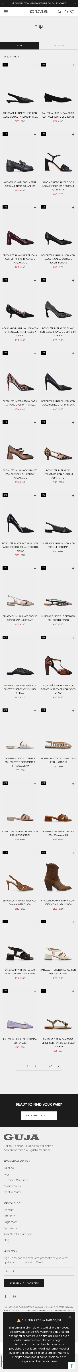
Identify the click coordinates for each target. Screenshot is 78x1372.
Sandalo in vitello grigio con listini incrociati (58, 760)
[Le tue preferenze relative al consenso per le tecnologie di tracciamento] (71, 1365)
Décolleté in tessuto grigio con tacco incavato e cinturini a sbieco (58, 332)
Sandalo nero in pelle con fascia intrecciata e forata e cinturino (58, 186)
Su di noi (9, 1168)
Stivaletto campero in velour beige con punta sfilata (58, 902)
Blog (6, 1240)
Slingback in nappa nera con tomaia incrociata (58, 545)
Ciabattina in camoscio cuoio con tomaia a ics (58, 833)
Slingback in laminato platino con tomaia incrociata (20, 618)
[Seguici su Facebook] (5, 1296)
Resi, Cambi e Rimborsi (18, 1234)
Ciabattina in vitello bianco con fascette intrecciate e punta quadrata (20, 762)
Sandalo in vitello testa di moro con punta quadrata (20, 971)
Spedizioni (10, 1228)
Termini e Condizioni (17, 1180)
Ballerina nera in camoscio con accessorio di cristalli (58, 114)
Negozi (8, 1174)
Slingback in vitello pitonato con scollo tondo (58, 618)
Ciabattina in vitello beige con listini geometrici (20, 833)
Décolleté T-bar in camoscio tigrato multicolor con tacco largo (58, 689)
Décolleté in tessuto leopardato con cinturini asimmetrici (58, 474)
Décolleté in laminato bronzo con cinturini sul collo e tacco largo (20, 474)
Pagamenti (11, 1222)
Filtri (19, 45)
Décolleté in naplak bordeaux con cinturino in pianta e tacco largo (20, 259)
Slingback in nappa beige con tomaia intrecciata (20, 902)
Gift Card (9, 1216)
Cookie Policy (12, 1192)
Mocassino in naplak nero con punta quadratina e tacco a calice (20, 332)
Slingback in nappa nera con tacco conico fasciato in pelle (20, 114)
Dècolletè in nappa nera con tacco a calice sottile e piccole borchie (58, 259)
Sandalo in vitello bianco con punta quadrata (58, 971)
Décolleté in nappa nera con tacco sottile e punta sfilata (58, 403)
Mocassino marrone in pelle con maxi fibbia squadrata (19, 184)
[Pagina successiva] (58, 1066)
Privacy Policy (12, 1186)
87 (50, 1066)
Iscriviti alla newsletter (24, 1283)
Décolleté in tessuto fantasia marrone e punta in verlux (20, 403)
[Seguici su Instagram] (15, 1296)
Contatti (9, 1210)
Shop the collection (39, 1115)
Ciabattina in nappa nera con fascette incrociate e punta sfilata (20, 689)
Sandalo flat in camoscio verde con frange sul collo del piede (58, 1043)
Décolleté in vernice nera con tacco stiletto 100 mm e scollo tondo (20, 547)
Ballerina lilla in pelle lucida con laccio (20, 1041)
